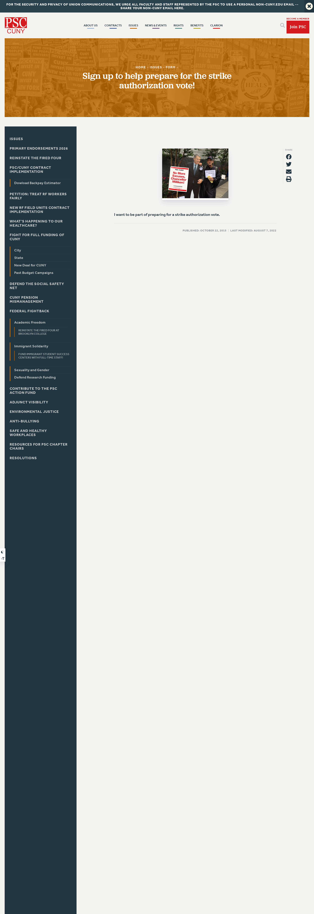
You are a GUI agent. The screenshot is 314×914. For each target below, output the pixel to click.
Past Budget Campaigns (33, 273)
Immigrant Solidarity (31, 346)
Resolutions (23, 458)
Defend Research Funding (35, 377)
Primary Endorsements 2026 (39, 148)
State (18, 258)
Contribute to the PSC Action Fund (33, 391)
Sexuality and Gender (31, 370)
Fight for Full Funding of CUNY (37, 237)
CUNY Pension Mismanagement (27, 299)
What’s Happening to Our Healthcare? (36, 223)
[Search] (282, 25)
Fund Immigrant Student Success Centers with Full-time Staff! (44, 355)
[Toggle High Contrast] (2, 551)
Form (170, 67)
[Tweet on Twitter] (289, 164)
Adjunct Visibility (29, 402)
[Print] (289, 179)
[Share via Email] (289, 172)
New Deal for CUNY (30, 265)
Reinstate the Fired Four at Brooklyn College (39, 332)
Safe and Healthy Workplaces (28, 433)
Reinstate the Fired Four (35, 158)
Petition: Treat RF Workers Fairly (38, 196)
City (17, 250)
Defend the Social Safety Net (37, 286)
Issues (156, 67)
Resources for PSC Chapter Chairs (38, 446)
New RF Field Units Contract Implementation (40, 210)
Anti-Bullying (24, 421)
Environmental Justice (34, 412)
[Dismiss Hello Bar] (309, 6)
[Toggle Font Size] (2, 558)
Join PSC (298, 27)
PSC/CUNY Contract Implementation (30, 170)
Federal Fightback (29, 311)
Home (141, 67)
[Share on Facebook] (289, 157)
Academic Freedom (30, 322)
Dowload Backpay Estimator (37, 183)
